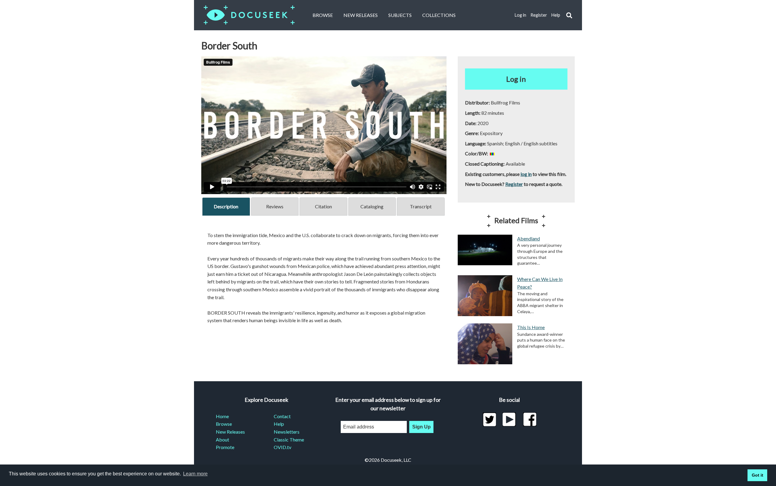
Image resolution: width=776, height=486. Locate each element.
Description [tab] (226, 206)
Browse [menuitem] (224, 424)
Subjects (400, 15)
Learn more (195, 473)
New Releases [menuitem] (230, 432)
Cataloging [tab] (371, 206)
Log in (520, 15)
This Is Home (531, 327)
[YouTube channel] (509, 419)
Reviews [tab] (274, 206)
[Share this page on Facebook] (530, 419)
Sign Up (421, 426)
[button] (569, 15)
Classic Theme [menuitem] (289, 439)
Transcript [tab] (421, 206)
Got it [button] (757, 475)
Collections (439, 15)
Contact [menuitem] (282, 416)
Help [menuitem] (279, 424)
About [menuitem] (222, 439)
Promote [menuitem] (225, 447)
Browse (323, 15)
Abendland (528, 238)
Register (538, 15)
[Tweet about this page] (489, 419)
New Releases (360, 15)
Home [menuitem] (222, 416)
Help (555, 15)
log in (526, 174)
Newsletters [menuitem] (286, 432)
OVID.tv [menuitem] (282, 447)
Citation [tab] (323, 206)
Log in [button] (516, 78)
